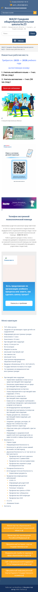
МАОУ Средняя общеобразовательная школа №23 (19, 21)
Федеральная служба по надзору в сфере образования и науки (19, 554)
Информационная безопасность (18, 445)
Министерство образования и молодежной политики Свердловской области (19, 528)
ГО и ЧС (9, 501)
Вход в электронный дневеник (16, 8)
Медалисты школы (10, 349)
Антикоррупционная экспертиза (18, 389)
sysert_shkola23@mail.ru (20, 5)
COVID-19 (12, 480)
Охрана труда (11, 442)
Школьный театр (10, 357)
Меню (21, 41)
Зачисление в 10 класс (11, 339)
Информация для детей (17, 485)
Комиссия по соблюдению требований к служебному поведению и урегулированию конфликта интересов (21, 403)
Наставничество (10, 354)
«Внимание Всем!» (13, 503)
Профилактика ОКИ (16, 498)
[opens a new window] (19, 106)
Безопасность (9, 440)
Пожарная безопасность (15, 468)
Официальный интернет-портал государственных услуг (19, 545)
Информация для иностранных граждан (18, 334)
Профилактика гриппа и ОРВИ (19, 490)
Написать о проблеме (19, 303)
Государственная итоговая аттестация (17, 367)
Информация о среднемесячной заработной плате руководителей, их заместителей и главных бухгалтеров (20, 435)
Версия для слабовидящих (11, 88)
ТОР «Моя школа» (10, 327)
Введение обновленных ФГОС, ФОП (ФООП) (19, 364)
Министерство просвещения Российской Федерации (19, 536)
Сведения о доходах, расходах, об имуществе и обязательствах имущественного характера (18, 424)
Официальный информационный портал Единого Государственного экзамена (19, 572)
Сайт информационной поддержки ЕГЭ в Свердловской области (19, 563)
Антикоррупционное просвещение (18, 408)
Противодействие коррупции (14, 342)
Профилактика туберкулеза (18, 493)
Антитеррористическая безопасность (20, 471)
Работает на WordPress (13, 587)
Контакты (7, 506)
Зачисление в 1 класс (11, 337)
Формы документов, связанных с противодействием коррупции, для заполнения (19, 417)
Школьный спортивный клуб (14, 352)
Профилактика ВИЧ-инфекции (19, 495)
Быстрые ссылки (8, 13)
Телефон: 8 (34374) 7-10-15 (20, 2)
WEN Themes (20, 589)
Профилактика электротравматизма (21, 461)
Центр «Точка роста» (11, 344)
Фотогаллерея (9, 347)
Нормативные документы (18, 473)
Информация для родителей (19, 483)
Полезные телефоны (16, 488)
